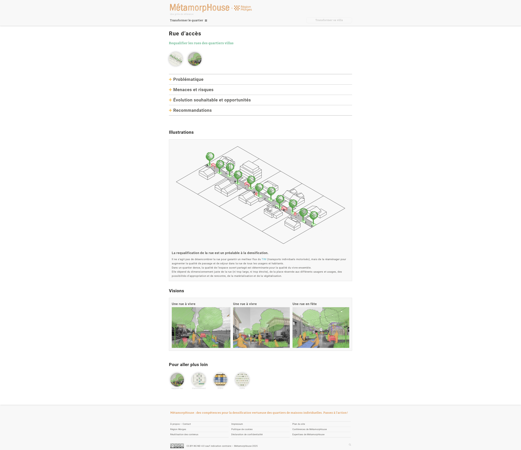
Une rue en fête (305, 304)
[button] (350, 445)
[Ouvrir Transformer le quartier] (206, 20)
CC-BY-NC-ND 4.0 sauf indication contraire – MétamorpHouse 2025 (222, 446)
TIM (264, 259)
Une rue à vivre (184, 304)
